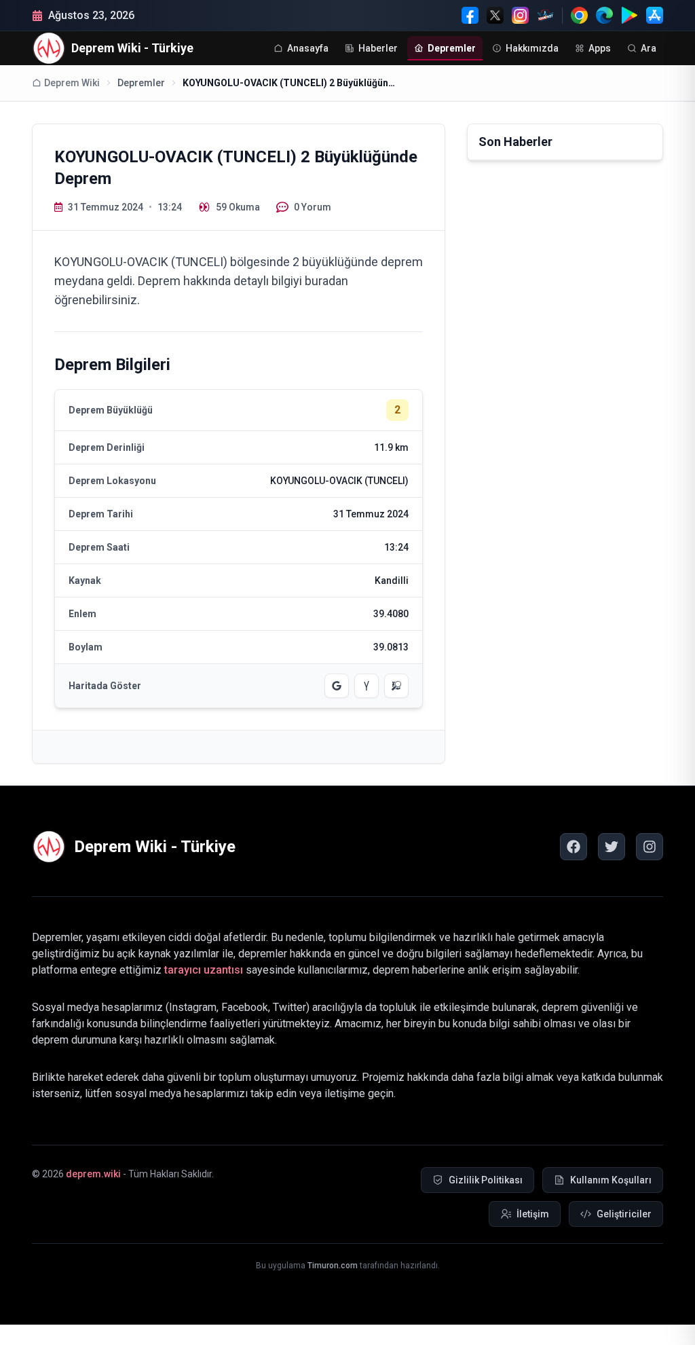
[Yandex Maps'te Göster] (366, 686)
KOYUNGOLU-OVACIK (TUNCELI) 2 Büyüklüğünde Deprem (291, 82)
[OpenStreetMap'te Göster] (396, 686)
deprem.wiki (93, 1173)
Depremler (141, 82)
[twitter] (611, 846)
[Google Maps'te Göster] (336, 686)
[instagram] (649, 846)
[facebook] (573, 846)
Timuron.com (332, 1265)
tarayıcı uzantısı (203, 969)
